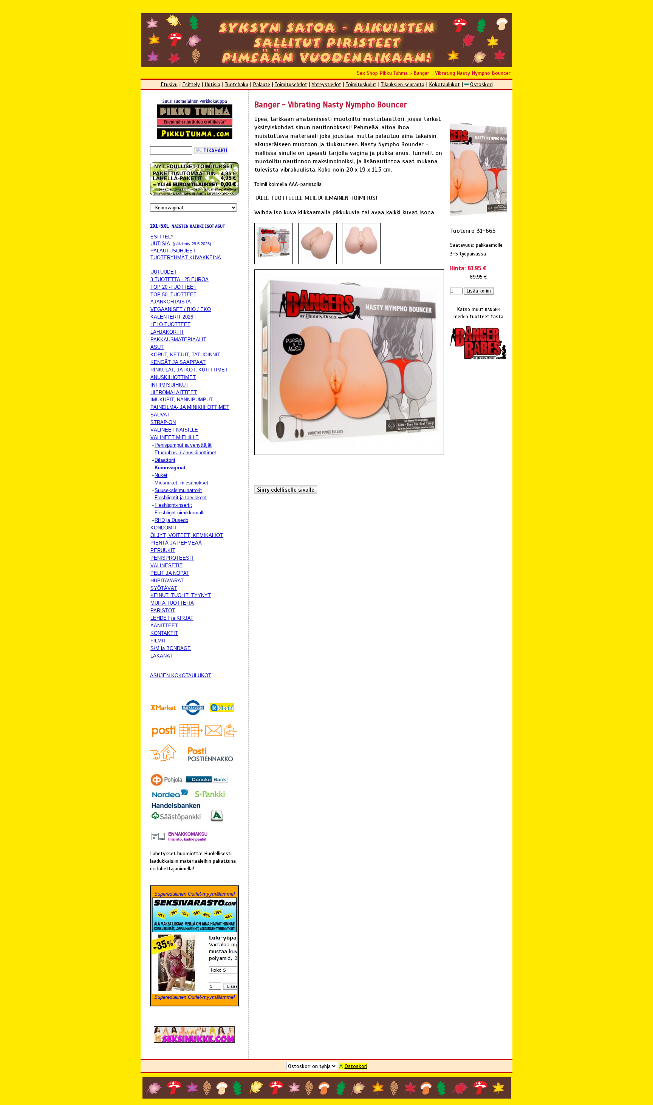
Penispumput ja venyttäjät (183, 445)
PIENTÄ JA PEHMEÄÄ (176, 543)
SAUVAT (160, 415)
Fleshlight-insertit (173, 505)
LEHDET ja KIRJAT (171, 618)
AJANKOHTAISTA (170, 302)
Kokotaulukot (444, 84)
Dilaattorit (165, 460)
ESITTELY (162, 237)
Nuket (161, 475)
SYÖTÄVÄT (163, 588)
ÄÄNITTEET (164, 625)
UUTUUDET (163, 272)
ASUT (157, 347)
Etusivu (169, 84)
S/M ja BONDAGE (170, 648)
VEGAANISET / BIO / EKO (180, 309)
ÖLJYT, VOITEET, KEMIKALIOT (186, 535)
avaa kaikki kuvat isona (402, 212)
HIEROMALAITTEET (173, 392)
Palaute (261, 84)
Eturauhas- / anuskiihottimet (185, 452)
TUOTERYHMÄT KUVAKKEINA (185, 257)
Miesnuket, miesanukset (181, 483)
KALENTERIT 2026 (171, 317)
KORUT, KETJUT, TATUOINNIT (185, 355)
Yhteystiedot (326, 84)
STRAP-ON (163, 422)
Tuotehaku (236, 84)
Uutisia (212, 84)
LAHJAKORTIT (167, 332)
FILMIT (158, 641)
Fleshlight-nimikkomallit (180, 512)
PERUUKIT (162, 550)
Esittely (191, 84)
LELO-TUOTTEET (170, 324)
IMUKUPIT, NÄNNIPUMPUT (181, 399)
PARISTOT (162, 610)
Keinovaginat (170, 467)
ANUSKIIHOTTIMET (173, 377)
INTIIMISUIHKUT (169, 385)
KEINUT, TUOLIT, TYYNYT (180, 595)
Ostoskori (481, 84)
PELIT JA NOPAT (169, 573)
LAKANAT (161, 656)
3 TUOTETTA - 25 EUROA (179, 279)
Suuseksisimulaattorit (178, 490)
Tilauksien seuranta (402, 84)
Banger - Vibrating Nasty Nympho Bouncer (462, 73)
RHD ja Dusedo (171, 520)
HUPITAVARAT (167, 580)
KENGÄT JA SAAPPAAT (178, 362)
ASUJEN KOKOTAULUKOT (180, 675)
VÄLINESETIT (166, 565)
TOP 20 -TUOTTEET (173, 287)
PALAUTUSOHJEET (173, 251)
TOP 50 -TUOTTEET (173, 294)
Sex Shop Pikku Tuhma (382, 73)
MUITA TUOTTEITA (172, 603)
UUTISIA (160, 243)
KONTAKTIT (164, 633)
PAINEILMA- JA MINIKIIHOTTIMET (189, 407)
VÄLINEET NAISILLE (174, 430)
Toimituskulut (361, 84)
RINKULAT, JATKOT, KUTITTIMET (189, 370)
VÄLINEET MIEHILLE (174, 437)
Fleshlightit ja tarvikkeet (181, 497)
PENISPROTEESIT (172, 558)
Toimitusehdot (291, 84)
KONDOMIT (163, 528)
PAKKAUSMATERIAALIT (178, 339)
